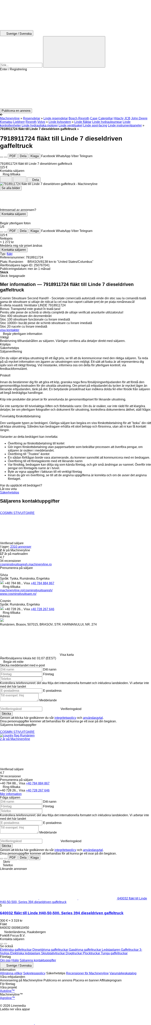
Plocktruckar (92, 953)
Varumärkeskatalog (123, 973)
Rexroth (31, 122)
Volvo (41, 122)
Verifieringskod (71, 709)
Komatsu (6, 122)
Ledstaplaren (111, 949)
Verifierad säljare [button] (12, 543)
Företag (48, 674)
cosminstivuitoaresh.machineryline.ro (26, 564)
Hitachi (118, 118)
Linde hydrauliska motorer (40, 125)
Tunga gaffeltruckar (114, 953)
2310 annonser (20, 546)
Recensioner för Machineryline (87, 973)
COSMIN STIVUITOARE (17, 513)
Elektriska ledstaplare (25, 953)
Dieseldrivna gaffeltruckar (50, 949)
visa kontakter (9, 330)
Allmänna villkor (11, 973)
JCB (127, 118)
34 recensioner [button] (10, 560)
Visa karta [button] (67, 654)
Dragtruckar (74, 953)
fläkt (9, 254)
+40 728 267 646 (42, 609)
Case (94, 118)
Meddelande (48, 700)
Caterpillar (105, 118)
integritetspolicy (65, 717)
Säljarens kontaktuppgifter (38, 960)
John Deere (139, 118)
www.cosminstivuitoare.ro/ (18, 593)
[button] (75, 89)
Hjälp (15, 960)
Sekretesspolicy (34, 973)
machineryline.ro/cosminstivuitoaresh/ (26, 590)
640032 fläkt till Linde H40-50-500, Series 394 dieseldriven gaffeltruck (61, 913)
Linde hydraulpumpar (107, 122)
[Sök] (74, 52)
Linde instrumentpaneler (125, 125)
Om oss (5, 960)
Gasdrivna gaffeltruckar (85, 949)
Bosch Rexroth (79, 118)
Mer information (11, 794)
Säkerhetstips (9, 492)
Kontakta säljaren (14, 214)
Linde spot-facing (95, 125)
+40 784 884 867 (42, 583)
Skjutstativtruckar (53, 953)
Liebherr (19, 122)
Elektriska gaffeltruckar (16, 949)
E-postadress (52, 690)
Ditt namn (49, 669)
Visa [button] (27, 583)
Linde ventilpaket (70, 125)
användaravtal (93, 717)
